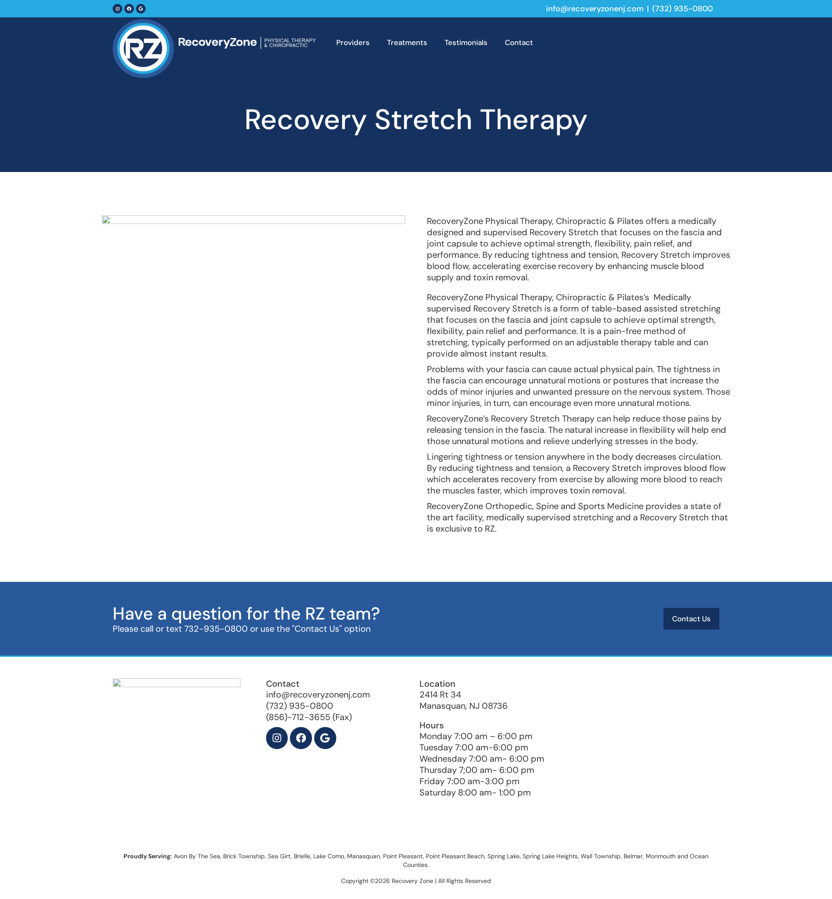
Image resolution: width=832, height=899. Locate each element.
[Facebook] (129, 8)
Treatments (407, 42)
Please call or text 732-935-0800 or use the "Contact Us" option (241, 628)
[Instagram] (117, 8)
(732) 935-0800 (682, 8)
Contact (519, 42)
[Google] (141, 8)
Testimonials (466, 42)
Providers (353, 42)
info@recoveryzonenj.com (595, 8)
